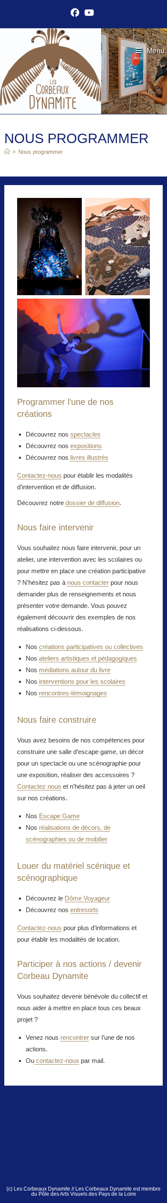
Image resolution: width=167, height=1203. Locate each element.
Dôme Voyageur (87, 898)
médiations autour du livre (74, 669)
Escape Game (59, 816)
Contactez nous (39, 786)
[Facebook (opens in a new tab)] (76, 13)
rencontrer (74, 1037)
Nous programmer (40, 152)
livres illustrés (89, 457)
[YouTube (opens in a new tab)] (89, 13)
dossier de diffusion (92, 502)
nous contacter (88, 582)
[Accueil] (7, 152)
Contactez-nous (39, 475)
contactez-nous (56, 1060)
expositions (86, 445)
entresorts (84, 909)
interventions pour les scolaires (82, 681)
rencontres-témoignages (73, 693)
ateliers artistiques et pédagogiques (88, 658)
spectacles (85, 434)
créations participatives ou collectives (91, 646)
